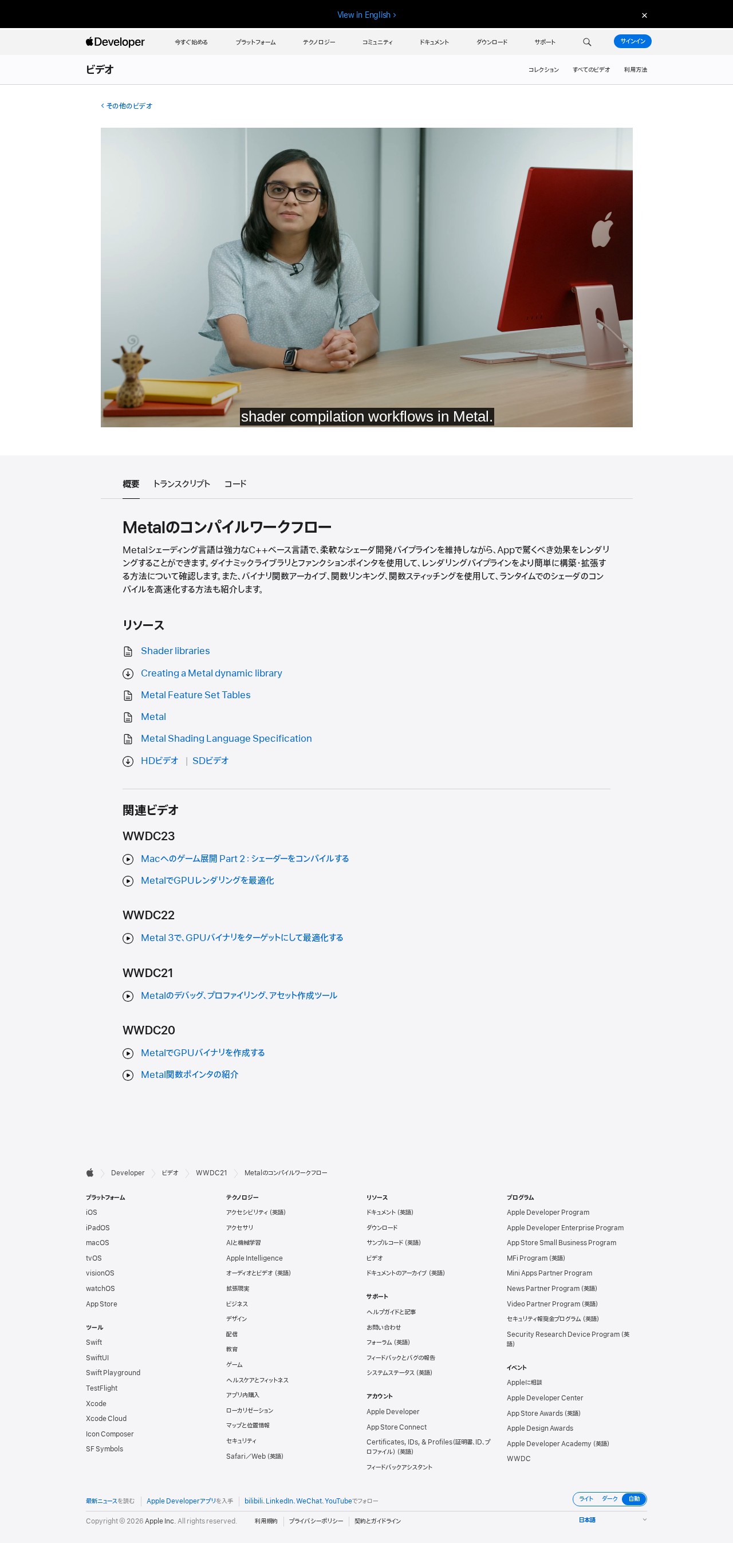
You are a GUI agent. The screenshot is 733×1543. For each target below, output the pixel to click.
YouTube (338, 1501)
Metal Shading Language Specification (226, 739)
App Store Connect (396, 1427)
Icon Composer (110, 1434)
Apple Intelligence (254, 1258)
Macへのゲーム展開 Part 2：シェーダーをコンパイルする (245, 859)
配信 (232, 1335)
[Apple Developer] (116, 42)
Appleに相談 (524, 1383)
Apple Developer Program (548, 1213)
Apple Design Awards (540, 1428)
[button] (587, 42)
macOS (97, 1243)
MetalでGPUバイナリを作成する (203, 1053)
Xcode (96, 1404)
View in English (364, 14)
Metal (153, 717)
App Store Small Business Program (561, 1243)
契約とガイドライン (377, 1521)
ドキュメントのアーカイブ (396, 1273)
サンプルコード (384, 1243)
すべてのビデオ (591, 70)
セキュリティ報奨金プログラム (544, 1319)
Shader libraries (175, 651)
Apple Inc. (160, 1521)
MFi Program (527, 1258)
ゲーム (234, 1365)
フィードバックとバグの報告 (400, 1358)
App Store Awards (535, 1414)
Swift (94, 1343)
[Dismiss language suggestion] (643, 15)
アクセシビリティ (247, 1213)
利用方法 (635, 70)
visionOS (100, 1273)
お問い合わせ (383, 1328)
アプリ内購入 (242, 1395)
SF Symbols (104, 1449)
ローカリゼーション (249, 1411)
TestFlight (101, 1388)
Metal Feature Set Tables (196, 695)
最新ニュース (101, 1501)
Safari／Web (246, 1457)
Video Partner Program (543, 1304)
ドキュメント (381, 1213)
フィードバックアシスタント (399, 1467)
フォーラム (379, 1343)
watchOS (100, 1289)
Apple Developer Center (545, 1398)
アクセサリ (239, 1228)
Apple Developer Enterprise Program (565, 1228)
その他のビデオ (129, 106)
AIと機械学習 (243, 1243)
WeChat (309, 1501)
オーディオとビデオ (249, 1273)
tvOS (94, 1258)
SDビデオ (210, 761)
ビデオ (100, 70)
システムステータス (390, 1373)
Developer (128, 1173)
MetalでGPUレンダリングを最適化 (207, 881)
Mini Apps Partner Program (549, 1273)
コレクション (544, 70)
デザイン (236, 1319)
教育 (232, 1349)
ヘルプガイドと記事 (391, 1312)
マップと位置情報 (248, 1426)
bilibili (254, 1501)
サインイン (632, 41)
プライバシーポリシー (316, 1521)
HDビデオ (160, 761)
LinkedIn (279, 1501)
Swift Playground (113, 1373)
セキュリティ (241, 1441)
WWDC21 (211, 1173)
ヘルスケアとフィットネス (257, 1380)
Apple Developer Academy (549, 1444)
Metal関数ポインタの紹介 (190, 1075)
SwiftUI (97, 1358)
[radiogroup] (610, 1499)
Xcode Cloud (106, 1419)
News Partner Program (543, 1289)
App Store (101, 1304)
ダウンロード (381, 1228)
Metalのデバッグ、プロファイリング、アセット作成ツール (239, 996)
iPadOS (98, 1228)
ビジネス (237, 1304)
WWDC (519, 1459)
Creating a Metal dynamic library (211, 673)
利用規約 (266, 1521)
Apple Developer (393, 1412)
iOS (91, 1213)
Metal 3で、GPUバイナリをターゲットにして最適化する (242, 938)
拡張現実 (237, 1289)
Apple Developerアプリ (181, 1501)
